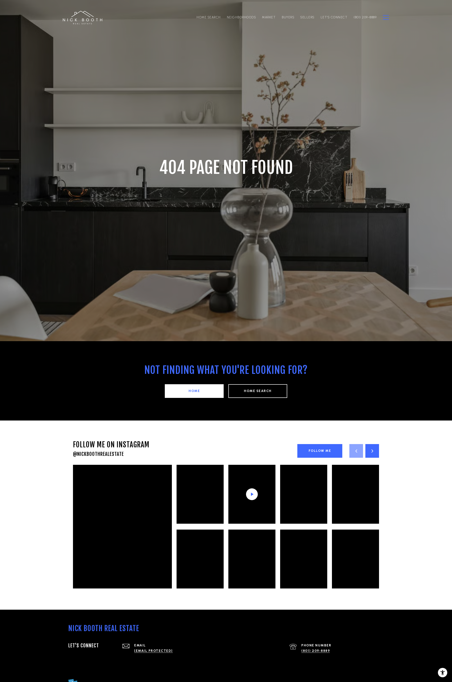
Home (194, 391)
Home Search (258, 391)
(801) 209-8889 (315, 651)
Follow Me (320, 451)
